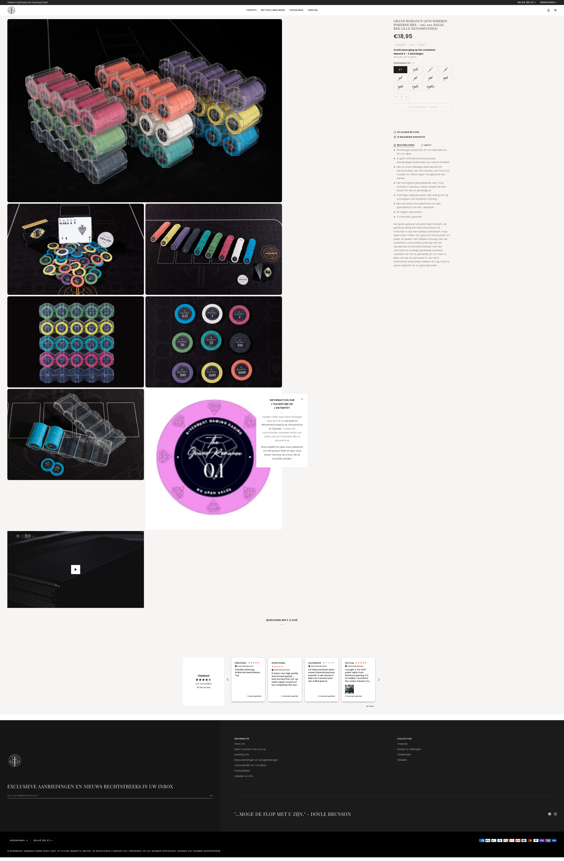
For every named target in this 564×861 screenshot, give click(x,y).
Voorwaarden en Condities (250, 765)
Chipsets (402, 743)
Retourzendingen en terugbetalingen (256, 760)
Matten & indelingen (409, 749)
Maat (428, 145)
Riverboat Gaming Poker (26, 851)
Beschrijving (405, 145)
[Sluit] (303, 397)
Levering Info (241, 754)
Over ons (239, 743)
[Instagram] (555, 814)
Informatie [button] (241, 738)
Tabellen (402, 760)
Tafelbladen (404, 754)
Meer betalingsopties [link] (406, 125)
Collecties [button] (404, 738)
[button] (227, 679)
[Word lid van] (208, 795)
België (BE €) (526, 2)
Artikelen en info (243, 776)
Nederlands (547, 2)
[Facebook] (549, 814)
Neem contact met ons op (250, 749)
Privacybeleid (242, 770)
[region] (303, 680)
